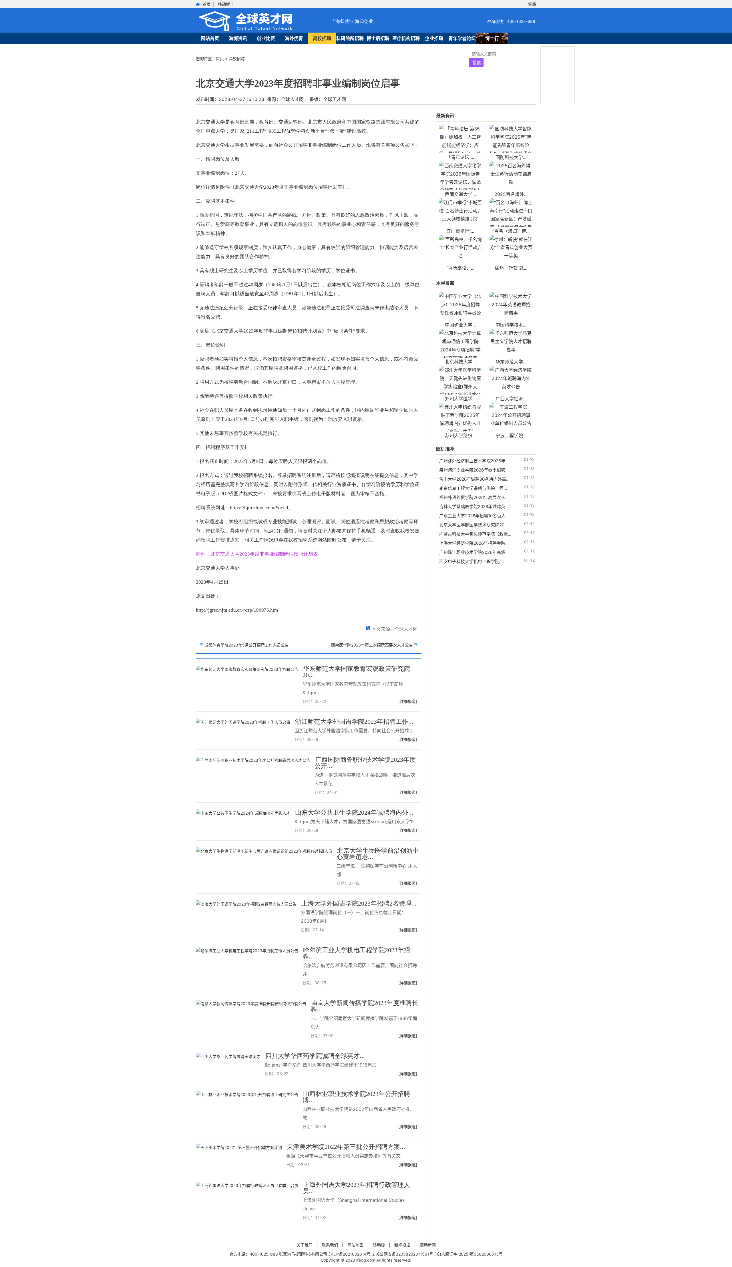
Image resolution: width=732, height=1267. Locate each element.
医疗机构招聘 (406, 38)
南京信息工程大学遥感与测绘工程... (473, 488)
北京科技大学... (460, 362)
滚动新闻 (428, 1244)
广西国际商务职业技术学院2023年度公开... (365, 762)
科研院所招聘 (350, 38)
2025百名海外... (511, 194)
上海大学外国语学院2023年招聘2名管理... (359, 903)
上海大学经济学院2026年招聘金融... (474, 543)
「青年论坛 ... (460, 157)
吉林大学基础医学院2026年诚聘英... (474, 506)
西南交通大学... (460, 194)
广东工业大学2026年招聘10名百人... (474, 515)
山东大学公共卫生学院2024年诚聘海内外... (354, 812)
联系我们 (330, 1244)
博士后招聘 (378, 38)
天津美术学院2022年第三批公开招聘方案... (346, 1146)
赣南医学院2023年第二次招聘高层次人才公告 (372, 645)
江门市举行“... (460, 231)
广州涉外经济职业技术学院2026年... (474, 461)
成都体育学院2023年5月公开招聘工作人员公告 (246, 645)
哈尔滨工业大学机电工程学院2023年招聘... (356, 953)
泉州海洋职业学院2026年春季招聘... (474, 470)
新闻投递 (402, 1244)
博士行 (492, 38)
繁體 (532, 4)
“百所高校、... (460, 268)
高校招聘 (322, 38)
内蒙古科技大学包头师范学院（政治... (475, 534)
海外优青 (294, 38)
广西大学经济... (511, 398)
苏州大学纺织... (460, 435)
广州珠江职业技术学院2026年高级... (474, 552)
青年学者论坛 (462, 38)
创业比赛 (266, 38)
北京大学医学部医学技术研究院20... (473, 525)
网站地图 (355, 1244)
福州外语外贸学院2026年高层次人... (474, 497)
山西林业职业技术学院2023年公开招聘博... (356, 1097)
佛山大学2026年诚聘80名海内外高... (474, 479)
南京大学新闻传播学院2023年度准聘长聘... (364, 1006)
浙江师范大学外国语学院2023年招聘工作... (354, 721)
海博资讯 (238, 38)
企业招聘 (434, 38)
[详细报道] (407, 701)
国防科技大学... (511, 157)
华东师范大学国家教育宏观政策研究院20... (356, 672)
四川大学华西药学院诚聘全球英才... (315, 1055)
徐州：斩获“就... (511, 268)
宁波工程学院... (511, 435)
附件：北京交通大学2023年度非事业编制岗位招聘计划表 (257, 554)
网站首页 (210, 38)
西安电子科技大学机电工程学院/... (471, 561)
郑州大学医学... (460, 398)
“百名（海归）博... (511, 231)
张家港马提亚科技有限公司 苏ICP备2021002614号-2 (327, 1254)
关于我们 (305, 1244)
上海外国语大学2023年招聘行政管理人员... (356, 1188)
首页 (207, 4)
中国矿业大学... (460, 325)
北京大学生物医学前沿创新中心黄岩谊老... (378, 853)
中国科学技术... (511, 325)
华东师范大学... (511, 362)
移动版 (224, 4)
